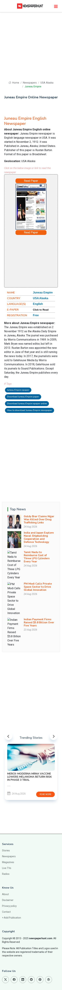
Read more (33, 794)
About (5, 894)
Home (15, 82)
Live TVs (6, 868)
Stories (6, 850)
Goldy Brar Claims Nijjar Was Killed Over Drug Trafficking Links (39, 519)
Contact (6, 912)
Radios (5, 874)
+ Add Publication (11, 917)
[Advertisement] (31, 48)
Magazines (8, 862)
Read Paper (31, 180)
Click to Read (41, 309)
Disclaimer (7, 900)
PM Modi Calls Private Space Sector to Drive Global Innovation (38, 587)
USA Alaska (46, 82)
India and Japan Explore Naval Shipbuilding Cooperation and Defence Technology (39, 537)
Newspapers (30, 82)
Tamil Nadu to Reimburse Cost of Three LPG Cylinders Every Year (37, 556)
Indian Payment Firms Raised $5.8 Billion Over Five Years (39, 622)
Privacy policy (9, 906)
